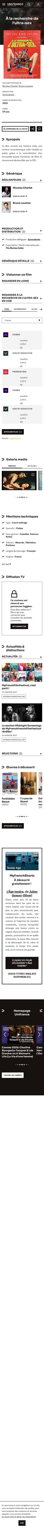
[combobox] (22, 320)
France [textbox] (8, 320)
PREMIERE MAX (19, 371)
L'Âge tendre (15, 891)
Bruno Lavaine (26, 86)
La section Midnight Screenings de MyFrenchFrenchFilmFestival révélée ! (21, 728)
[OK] (22, 1523)
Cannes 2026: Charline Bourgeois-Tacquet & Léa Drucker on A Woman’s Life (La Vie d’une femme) (17, 1052)
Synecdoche (8, 94)
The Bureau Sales (15, 247)
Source (5, 438)
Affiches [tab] (32, 466)
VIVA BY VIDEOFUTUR (22, 353)
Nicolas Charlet (10, 86)
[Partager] (32, 129)
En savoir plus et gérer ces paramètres (19, 1516)
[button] (33, 474)
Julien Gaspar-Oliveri (25, 893)
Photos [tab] (12, 466)
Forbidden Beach (8, 800)
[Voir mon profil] (38, 4)
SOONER (16, 334)
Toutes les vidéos (13, 1075)
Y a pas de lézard (26, 800)
